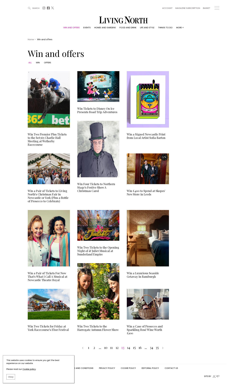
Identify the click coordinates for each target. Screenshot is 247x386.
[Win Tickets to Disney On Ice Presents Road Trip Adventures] (98, 86)
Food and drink (127, 27)
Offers (47, 62)
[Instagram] (44, 8)
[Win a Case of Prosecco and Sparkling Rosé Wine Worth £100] (148, 304)
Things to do (165, 27)
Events (87, 27)
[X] (53, 8)
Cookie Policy (128, 368)
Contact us (171, 368)
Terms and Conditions (81, 368)
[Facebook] (49, 8)
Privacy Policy (107, 368)
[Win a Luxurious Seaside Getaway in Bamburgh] (148, 238)
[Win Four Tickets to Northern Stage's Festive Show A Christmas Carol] (98, 149)
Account (167, 8)
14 (128, 347)
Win (38, 62)
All (30, 62)
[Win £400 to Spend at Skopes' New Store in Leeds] (148, 168)
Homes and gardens (105, 27)
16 (140, 347)
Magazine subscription (187, 8)
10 (105, 347)
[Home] (123, 20)
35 (157, 347)
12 (117, 347)
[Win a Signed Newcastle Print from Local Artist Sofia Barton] (148, 99)
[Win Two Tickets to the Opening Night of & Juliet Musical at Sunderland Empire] (98, 225)
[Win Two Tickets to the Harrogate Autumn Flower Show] (98, 291)
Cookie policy (29, 369)
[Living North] (197, 89)
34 (151, 347)
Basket (206, 8)
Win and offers (71, 27)
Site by (207, 376)
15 (134, 347)
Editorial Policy (150, 368)
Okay (10, 376)
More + (180, 27)
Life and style (147, 27)
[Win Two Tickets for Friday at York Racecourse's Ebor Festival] (49, 304)
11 (111, 347)
